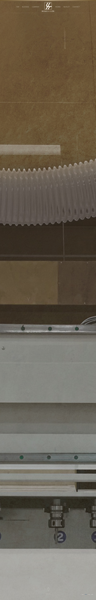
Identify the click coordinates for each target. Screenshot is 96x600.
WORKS (58, 7)
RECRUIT (66, 7)
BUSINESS (25, 7)
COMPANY (35, 7)
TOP (17, 7)
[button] (83, 594)
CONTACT (76, 7)
